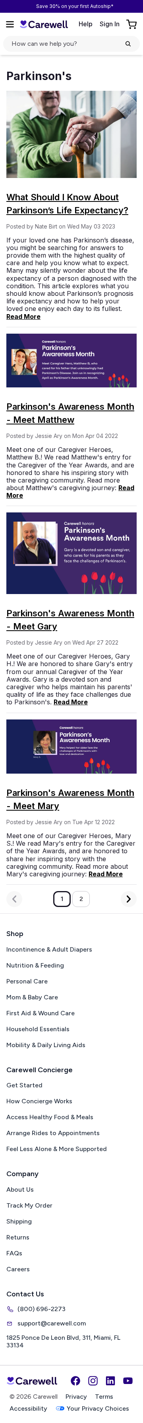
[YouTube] (128, 1381)
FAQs (14, 1253)
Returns (17, 1237)
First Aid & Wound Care (40, 1013)
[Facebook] (75, 1381)
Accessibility (28, 1408)
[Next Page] (129, 899)
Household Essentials (38, 1029)
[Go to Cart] (132, 24)
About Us (20, 1189)
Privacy (76, 1396)
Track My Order (29, 1205)
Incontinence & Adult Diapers (49, 949)
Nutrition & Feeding (35, 965)
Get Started (24, 1085)
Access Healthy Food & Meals (49, 1117)
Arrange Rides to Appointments (53, 1133)
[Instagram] (93, 1381)
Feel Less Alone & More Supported (56, 1149)
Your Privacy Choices (98, 1408)
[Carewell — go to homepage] (43, 24)
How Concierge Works (39, 1101)
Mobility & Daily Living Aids (45, 1045)
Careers (18, 1269)
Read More (23, 317)
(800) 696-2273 (41, 1309)
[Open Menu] (10, 24)
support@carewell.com (51, 1323)
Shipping (19, 1221)
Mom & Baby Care (32, 997)
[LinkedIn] (110, 1381)
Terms (104, 1396)
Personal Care (27, 981)
